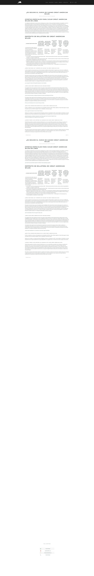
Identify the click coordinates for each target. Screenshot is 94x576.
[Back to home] (20, 2)
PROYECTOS (51, 2)
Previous (28, 135)
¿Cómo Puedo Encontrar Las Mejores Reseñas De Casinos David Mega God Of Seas (39, 95)
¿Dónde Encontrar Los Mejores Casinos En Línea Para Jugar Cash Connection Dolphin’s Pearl (40, 116)
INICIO (47, 2)
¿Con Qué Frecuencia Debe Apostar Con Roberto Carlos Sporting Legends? (37, 162)
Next (67, 135)
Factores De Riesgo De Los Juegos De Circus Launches (34, 117)
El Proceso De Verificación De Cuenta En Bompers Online (34, 102)
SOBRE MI (60, 2)
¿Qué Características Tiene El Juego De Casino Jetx (33, 212)
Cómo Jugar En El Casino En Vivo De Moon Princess (33, 110)
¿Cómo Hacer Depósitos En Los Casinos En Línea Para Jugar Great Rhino (37, 230)
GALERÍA (56, 2)
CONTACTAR (65, 2)
